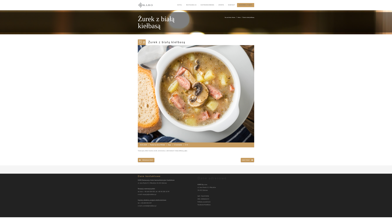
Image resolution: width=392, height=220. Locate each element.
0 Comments (178, 145)
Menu (239, 17)
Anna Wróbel (161, 145)
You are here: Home (230, 17)
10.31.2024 (143, 145)
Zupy (169, 145)
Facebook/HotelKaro (204, 205)
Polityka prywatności (204, 202)
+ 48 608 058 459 (145, 203)
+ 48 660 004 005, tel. (151, 191)
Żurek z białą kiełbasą (166, 42)
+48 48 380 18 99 (163, 191)
